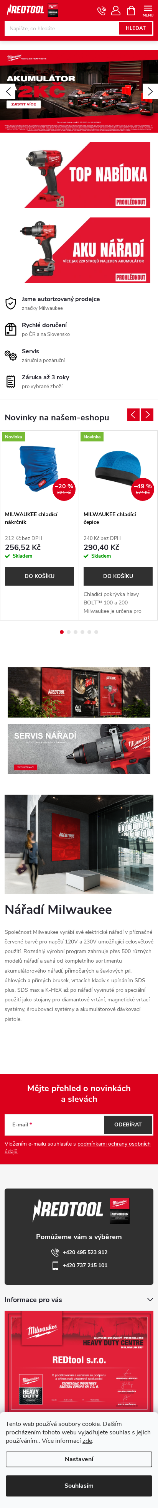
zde (87, 1441)
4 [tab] (82, 632)
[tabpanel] (39, 525)
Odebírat (128, 1124)
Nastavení (79, 1459)
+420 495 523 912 (85, 1252)
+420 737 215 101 (85, 1265)
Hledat (136, 28)
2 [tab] (69, 632)
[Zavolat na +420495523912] (102, 11)
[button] (7, 91)
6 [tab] (96, 632)
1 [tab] (62, 632)
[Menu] (148, 10)
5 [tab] (89, 632)
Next (147, 414)
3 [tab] (75, 632)
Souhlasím (79, 1486)
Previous (133, 414)
